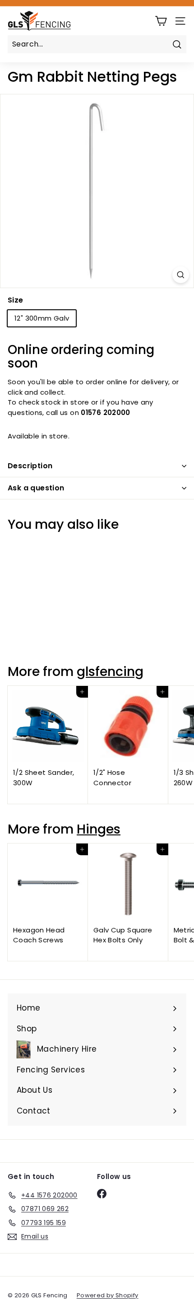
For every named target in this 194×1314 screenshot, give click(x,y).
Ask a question (36, 488)
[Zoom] (180, 274)
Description (30, 466)
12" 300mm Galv (41, 318)
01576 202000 (105, 412)
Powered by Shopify (108, 1295)
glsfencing (110, 671)
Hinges (98, 829)
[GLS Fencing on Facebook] (101, 1194)
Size (15, 300)
